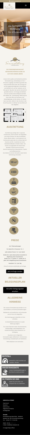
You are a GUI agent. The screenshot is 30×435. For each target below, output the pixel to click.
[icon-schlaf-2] (13, 185)
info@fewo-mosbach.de (13, 425)
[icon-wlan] (13, 214)
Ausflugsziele (6, 410)
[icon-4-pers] (13, 175)
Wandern (5, 405)
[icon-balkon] (13, 205)
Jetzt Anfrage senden (15, 271)
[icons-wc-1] (13, 195)
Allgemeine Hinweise (8, 408)
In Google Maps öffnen (9, 428)
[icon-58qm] (13, 166)
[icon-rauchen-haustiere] (13, 234)
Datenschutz (6, 407)
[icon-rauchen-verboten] (13, 224)
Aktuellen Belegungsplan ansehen (15, 290)
